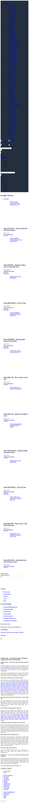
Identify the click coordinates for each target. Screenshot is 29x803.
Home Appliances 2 (11, 31)
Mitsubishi (10, 716)
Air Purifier (12, 7)
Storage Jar (12, 38)
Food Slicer (13, 117)
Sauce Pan (12, 80)
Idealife (16, 715)
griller (2, 687)
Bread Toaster (13, 47)
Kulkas (11, 34)
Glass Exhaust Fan (14, 105)
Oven (11, 28)
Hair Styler (12, 129)
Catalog (9, 134)
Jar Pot (11, 21)
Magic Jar (12, 61)
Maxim (6, 716)
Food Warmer (13, 118)
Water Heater (13, 42)
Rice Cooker (13, 69)
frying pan (23, 686)
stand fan (20, 682)
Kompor (12, 25)
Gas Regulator (13, 58)
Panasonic (2, 717)
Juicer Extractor (14, 23)
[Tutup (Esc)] (1, 800)
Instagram (16, 632)
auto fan (9, 688)
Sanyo (2, 719)
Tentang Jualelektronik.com (10, 607)
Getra (9, 715)
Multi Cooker (13, 65)
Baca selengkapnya (8, 234)
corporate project (4, 670)
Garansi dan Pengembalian (10, 620)
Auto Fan (12, 89)
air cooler (22, 688)
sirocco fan (13, 688)
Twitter (7, 632)
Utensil (8, 108)
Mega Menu (7, 3)
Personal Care (10, 125)
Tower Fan (12, 98)
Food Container (14, 115)
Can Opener (13, 111)
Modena (18, 716)
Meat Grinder (13, 62)
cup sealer (18, 688)
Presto (11, 68)
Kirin (22, 715)
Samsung (23, 717)
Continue (9, 768)
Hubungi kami (7, 611)
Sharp (7, 719)
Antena (11, 9)
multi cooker (3, 686)
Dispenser (12, 17)
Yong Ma (2, 720)
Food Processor (13, 56)
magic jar (4, 682)
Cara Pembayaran (8, 616)
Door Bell (12, 18)
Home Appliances (11, 4)
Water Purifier (13, 44)
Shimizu (10, 719)
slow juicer (9, 687)
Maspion (2, 716)
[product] (16, 249)
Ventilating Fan (10, 101)
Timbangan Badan (14, 39)
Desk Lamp (13, 14)
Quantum (12, 717)
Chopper (12, 49)
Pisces (9, 717)
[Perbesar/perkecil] (5, 800)
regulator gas (18, 687)
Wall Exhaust (13, 107)
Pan (11, 79)
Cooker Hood (13, 13)
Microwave (12, 27)
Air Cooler (12, 86)
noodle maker (8, 686)
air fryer (26, 685)
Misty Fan (12, 96)
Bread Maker (13, 45)
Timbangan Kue (14, 122)
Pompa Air (12, 32)
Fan (8, 84)
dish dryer (23, 685)
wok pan (16, 682)
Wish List (6, 794)
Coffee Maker (13, 52)
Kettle (11, 24)
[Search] (1, 150)
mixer (2, 688)
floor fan (13, 687)
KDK (11, 136)
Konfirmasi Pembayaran (10, 618)
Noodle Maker (13, 66)
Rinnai (19, 717)
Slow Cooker (13, 70)
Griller (11, 77)
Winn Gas (25, 719)
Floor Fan (12, 94)
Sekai (5, 719)
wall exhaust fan (14, 683)
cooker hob (20, 683)
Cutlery (12, 113)
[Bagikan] (2, 800)
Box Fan (12, 90)
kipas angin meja (25, 687)
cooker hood (5, 685)
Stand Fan (12, 97)
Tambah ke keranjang (9, 271)
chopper (4, 687)
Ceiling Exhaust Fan (15, 104)
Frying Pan (12, 76)
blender (9, 685)
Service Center (7, 613)
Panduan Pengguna (8, 609)
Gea (7, 715)
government (24, 669)
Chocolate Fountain (14, 48)
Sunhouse (17, 719)
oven (1, 682)
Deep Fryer (12, 54)
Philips (6, 717)
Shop (5, 598)
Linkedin (21, 632)
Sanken (26, 717)
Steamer (12, 82)
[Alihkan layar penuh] (4, 800)
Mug (11, 120)
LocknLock (26, 715)
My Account (7, 592)
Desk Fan (12, 93)
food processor (12, 682)
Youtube (11, 632)
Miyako (12, 138)
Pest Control (13, 30)
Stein (14, 719)
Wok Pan (12, 83)
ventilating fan (8, 683)
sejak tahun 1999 (8, 667)
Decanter (12, 114)
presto (27, 686)
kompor (14, 681)
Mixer (11, 63)
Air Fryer (12, 6)
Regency (16, 717)
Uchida (20, 719)
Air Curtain (12, 87)
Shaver (11, 132)
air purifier (19, 686)
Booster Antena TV (14, 11)
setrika (18, 681)
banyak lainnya (22, 690)
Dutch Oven (13, 73)
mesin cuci (5, 688)
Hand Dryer (13, 20)
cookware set (14, 685)
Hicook (12, 715)
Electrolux (26, 714)
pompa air (2, 690)
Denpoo (22, 714)
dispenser (18, 685)
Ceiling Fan (13, 91)
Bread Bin (12, 110)
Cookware (9, 72)
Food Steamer (13, 55)
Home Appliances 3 (11, 59)
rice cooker (22, 681)
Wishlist (6, 596)
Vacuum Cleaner (14, 41)
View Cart (3, 768)
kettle (8, 682)
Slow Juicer (13, 37)
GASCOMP (3, 715)
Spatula (12, 121)
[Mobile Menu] (1, 143)
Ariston (12, 135)
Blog (5, 600)
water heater (10, 690)
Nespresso (23, 716)
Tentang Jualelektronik (9, 792)
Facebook (3, 632)
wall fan (24, 682)
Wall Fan (12, 100)
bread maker (14, 686)
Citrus (11, 51)
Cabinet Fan (13, 103)
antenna (6, 690)
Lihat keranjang (4, 157)
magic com (26, 681)
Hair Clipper (13, 127)
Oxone (27, 716)
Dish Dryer (12, 16)
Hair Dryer (12, 128)
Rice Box (12, 35)
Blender (12, 10)
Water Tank (13, 124)
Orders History (7, 594)
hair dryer (15, 690)
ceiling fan (26, 688)
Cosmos (18, 714)
